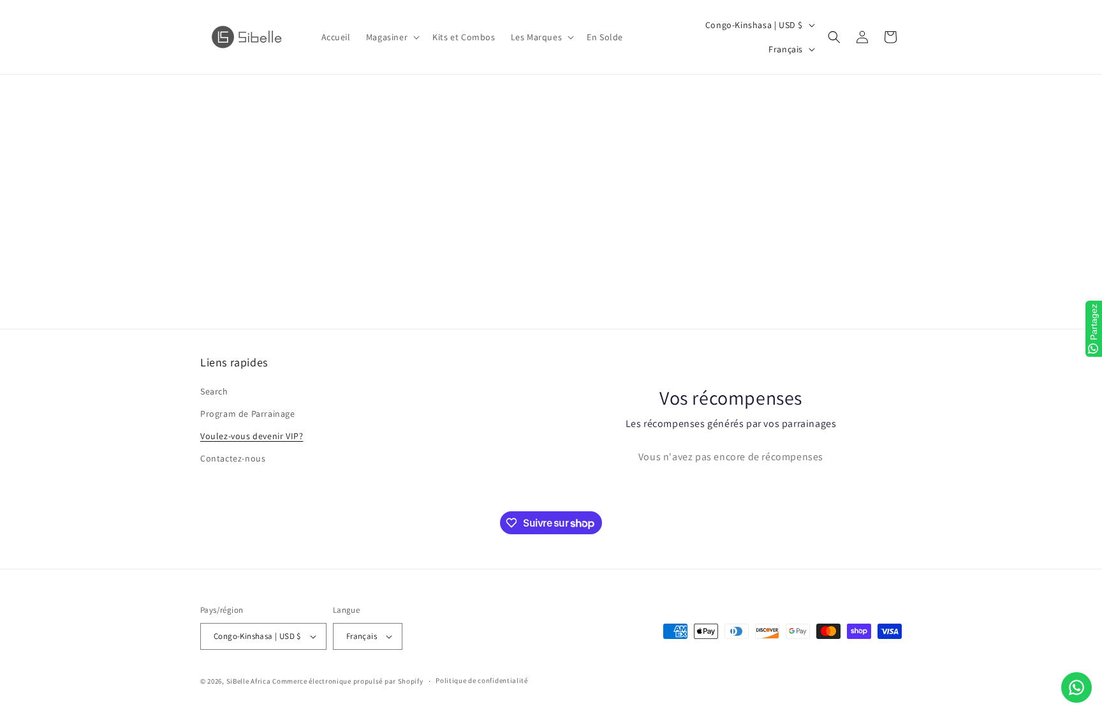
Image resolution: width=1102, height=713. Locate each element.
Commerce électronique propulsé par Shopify (347, 681)
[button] (391, 37)
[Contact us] (1076, 687)
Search (214, 391)
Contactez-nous (232, 458)
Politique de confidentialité (482, 680)
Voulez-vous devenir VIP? (251, 436)
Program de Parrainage (247, 413)
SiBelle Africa (248, 681)
